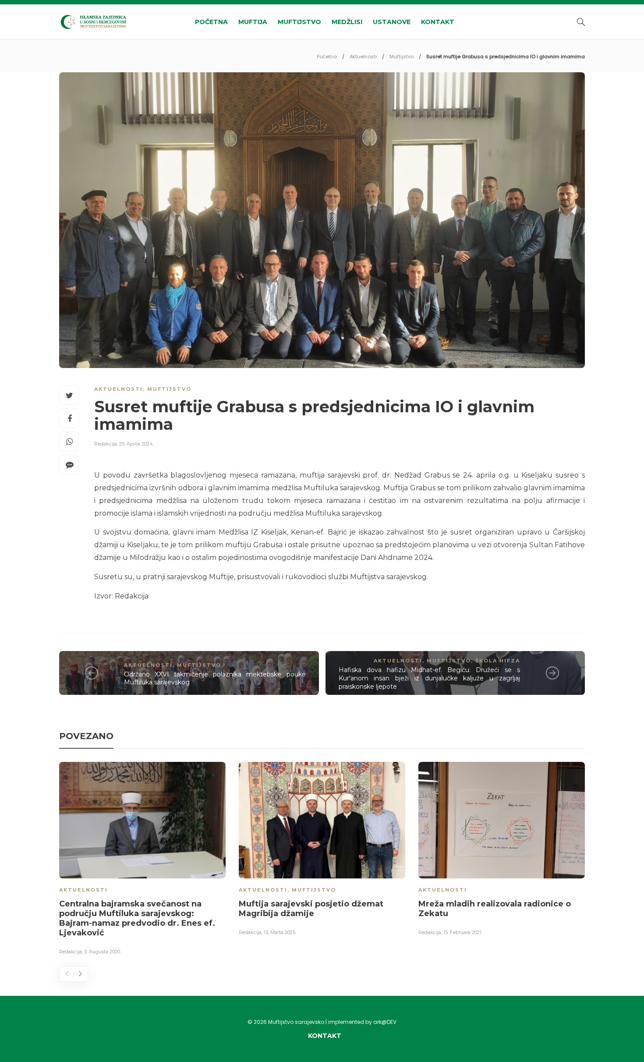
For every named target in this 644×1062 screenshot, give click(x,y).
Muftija (252, 22)
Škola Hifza (497, 661)
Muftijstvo (299, 22)
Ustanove (391, 22)
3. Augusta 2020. (102, 952)
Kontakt (437, 22)
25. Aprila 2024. (136, 444)
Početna (211, 22)
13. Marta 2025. (280, 932)
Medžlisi (347, 22)
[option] (142, 860)
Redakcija (105, 444)
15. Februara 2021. (462, 932)
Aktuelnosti (363, 56)
